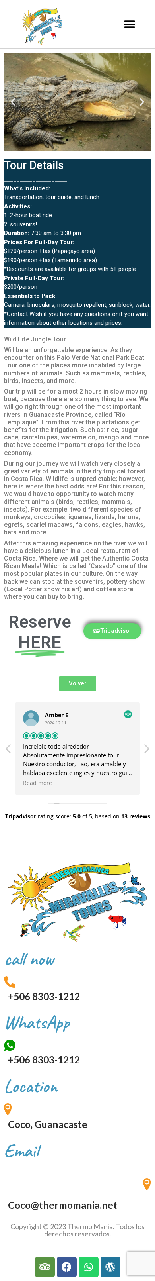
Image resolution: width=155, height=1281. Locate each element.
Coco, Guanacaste (47, 1124)
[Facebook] (67, 1267)
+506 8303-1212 (44, 996)
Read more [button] (37, 783)
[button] (129, 24)
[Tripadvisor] (45, 1267)
